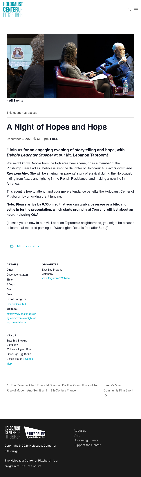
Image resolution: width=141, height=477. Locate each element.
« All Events (15, 100)
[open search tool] (129, 9)
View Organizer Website (56, 278)
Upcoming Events (86, 440)
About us (80, 430)
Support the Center (87, 445)
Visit (77, 435)
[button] (12, 66)
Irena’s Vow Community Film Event (118, 387)
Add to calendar (26, 246)
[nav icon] (136, 9)
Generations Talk (16, 304)
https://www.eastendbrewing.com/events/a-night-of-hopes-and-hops (22, 318)
